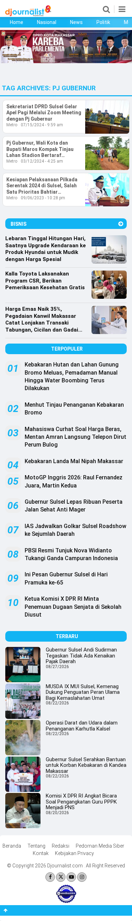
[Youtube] (71, 877)
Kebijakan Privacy (74, 853)
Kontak (41, 853)
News (76, 22)
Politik (103, 22)
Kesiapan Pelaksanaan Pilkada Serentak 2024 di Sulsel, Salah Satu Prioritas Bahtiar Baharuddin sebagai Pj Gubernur (44, 186)
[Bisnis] (120, 223)
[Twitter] (60, 877)
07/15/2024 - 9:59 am (42, 124)
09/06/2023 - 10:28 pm (43, 197)
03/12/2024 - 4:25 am (42, 161)
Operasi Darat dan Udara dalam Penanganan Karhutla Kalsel (82, 726)
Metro (11, 124)
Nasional (46, 22)
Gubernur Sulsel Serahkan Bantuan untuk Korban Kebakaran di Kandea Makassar (86, 765)
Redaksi (60, 846)
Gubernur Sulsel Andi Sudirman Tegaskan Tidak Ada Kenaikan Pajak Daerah (81, 656)
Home (16, 22)
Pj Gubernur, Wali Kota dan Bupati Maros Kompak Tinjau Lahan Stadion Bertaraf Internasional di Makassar (40, 149)
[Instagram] (82, 877)
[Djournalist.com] (28, 14)
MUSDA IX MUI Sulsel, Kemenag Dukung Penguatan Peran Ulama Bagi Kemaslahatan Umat (83, 692)
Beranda (11, 846)
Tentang (36, 846)
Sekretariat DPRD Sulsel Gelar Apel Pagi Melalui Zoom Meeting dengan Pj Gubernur (43, 113)
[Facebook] (50, 877)
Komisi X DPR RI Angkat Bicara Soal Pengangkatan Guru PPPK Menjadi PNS (81, 802)
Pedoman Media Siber (100, 846)
